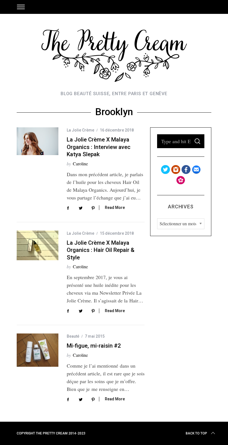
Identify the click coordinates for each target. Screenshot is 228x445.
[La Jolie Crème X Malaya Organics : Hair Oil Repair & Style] (37, 245)
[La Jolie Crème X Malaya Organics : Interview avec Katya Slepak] (37, 141)
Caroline (80, 163)
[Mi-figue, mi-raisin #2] (37, 350)
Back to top (196, 433)
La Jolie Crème (80, 130)
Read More (115, 207)
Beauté (73, 336)
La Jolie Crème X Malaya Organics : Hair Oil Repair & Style (100, 250)
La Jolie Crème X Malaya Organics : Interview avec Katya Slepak (98, 147)
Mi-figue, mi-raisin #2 (94, 345)
